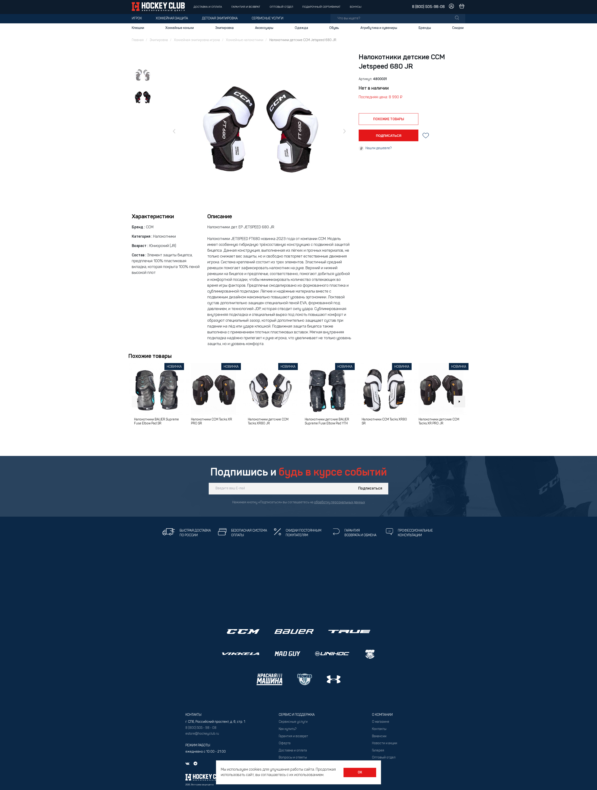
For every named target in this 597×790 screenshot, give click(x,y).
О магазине (380, 722)
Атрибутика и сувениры (378, 28)
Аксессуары (264, 28)
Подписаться (370, 488)
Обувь (334, 28)
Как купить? (287, 729)
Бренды (425, 28)
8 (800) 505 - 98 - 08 (200, 728)
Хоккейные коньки (179, 28)
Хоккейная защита (172, 18)
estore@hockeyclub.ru (202, 734)
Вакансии (379, 736)
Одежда (301, 28)
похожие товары (388, 119)
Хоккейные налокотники (244, 40)
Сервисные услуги (267, 18)
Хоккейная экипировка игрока (197, 40)
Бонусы (355, 7)
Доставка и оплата (208, 7)
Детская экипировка (220, 18)
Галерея (378, 750)
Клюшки (138, 28)
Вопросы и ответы (293, 757)
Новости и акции (384, 743)
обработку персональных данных (339, 502)
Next (459, 401)
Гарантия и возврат (245, 7)
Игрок (137, 18)
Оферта (285, 743)
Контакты (379, 729)
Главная (138, 40)
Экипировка (224, 28)
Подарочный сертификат (321, 7)
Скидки (458, 28)
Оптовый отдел (281, 7)
